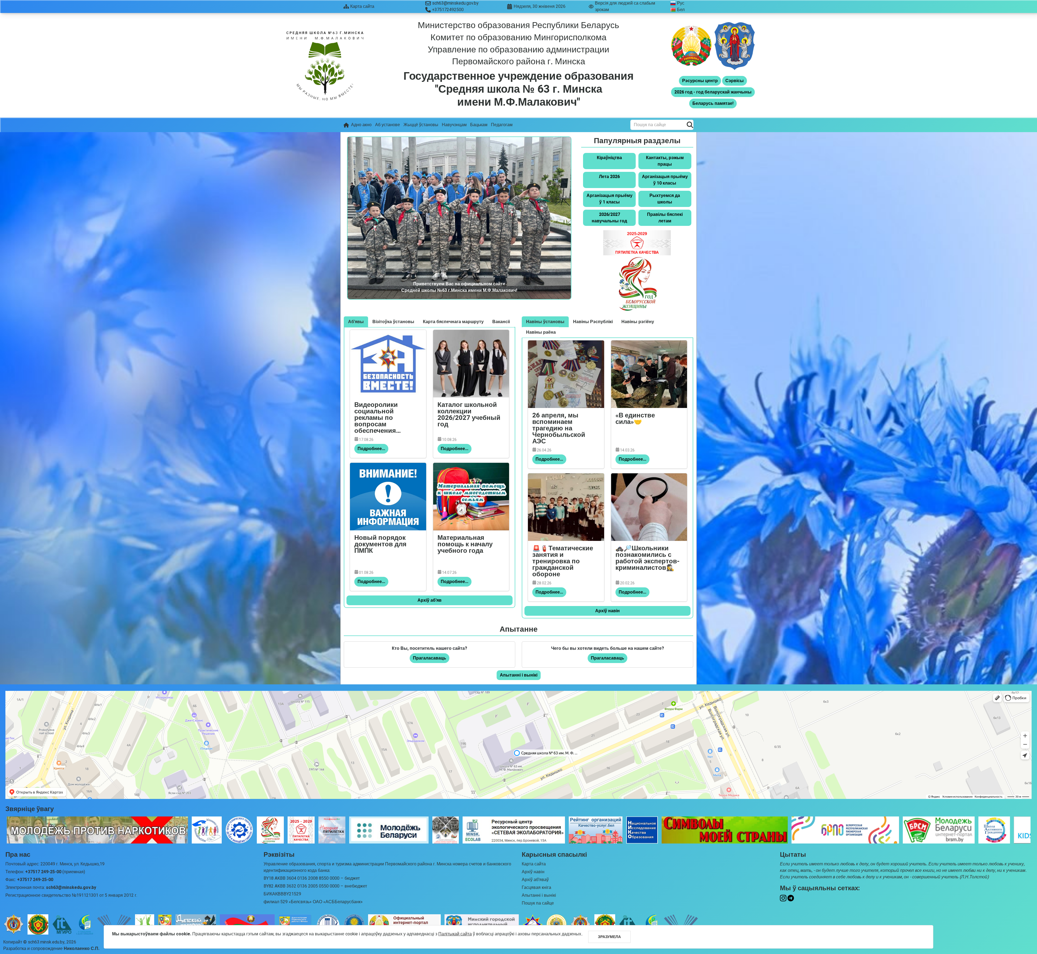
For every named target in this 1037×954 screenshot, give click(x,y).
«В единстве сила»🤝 (635, 419)
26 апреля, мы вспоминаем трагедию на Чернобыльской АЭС (558, 428)
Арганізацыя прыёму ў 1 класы (609, 198)
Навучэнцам (454, 125)
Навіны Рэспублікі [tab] (593, 322)
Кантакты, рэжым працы (665, 161)
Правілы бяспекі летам (665, 217)
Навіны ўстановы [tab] (545, 322)
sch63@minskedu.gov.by (455, 3)
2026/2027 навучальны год (609, 217)
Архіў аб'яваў (535, 879)
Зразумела (609, 937)
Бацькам (478, 125)
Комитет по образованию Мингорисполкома (518, 37)
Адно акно (361, 125)
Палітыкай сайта (455, 934)
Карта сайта (534, 864)
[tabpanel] (429, 467)
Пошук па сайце (538, 903)
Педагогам (502, 125)
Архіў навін (607, 611)
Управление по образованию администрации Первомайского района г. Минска (518, 55)
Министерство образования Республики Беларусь (518, 25)
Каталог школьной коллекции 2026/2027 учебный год (468, 415)
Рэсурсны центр (700, 81)
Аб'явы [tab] (356, 322)
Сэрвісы (734, 81)
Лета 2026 (609, 176)
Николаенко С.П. (81, 948)
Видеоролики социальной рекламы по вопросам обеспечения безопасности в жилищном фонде (383, 418)
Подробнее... (371, 449)
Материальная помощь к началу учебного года (465, 545)
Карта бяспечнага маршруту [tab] (453, 322)
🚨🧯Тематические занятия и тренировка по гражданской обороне (562, 561)
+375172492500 (448, 9)
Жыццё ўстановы (420, 125)
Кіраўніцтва (609, 158)
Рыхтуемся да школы (664, 198)
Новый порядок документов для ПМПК (380, 545)
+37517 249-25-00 (43, 872)
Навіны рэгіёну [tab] (637, 322)
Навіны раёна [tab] (541, 332)
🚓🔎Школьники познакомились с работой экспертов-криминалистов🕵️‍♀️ (647, 559)
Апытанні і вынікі (518, 675)
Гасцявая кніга (536, 887)
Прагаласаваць (429, 658)
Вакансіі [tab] (501, 322)
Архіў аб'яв (430, 600)
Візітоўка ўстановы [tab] (393, 322)
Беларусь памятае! (712, 103)
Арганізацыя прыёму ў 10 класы (665, 179)
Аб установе (387, 125)
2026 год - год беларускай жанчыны (713, 92)
